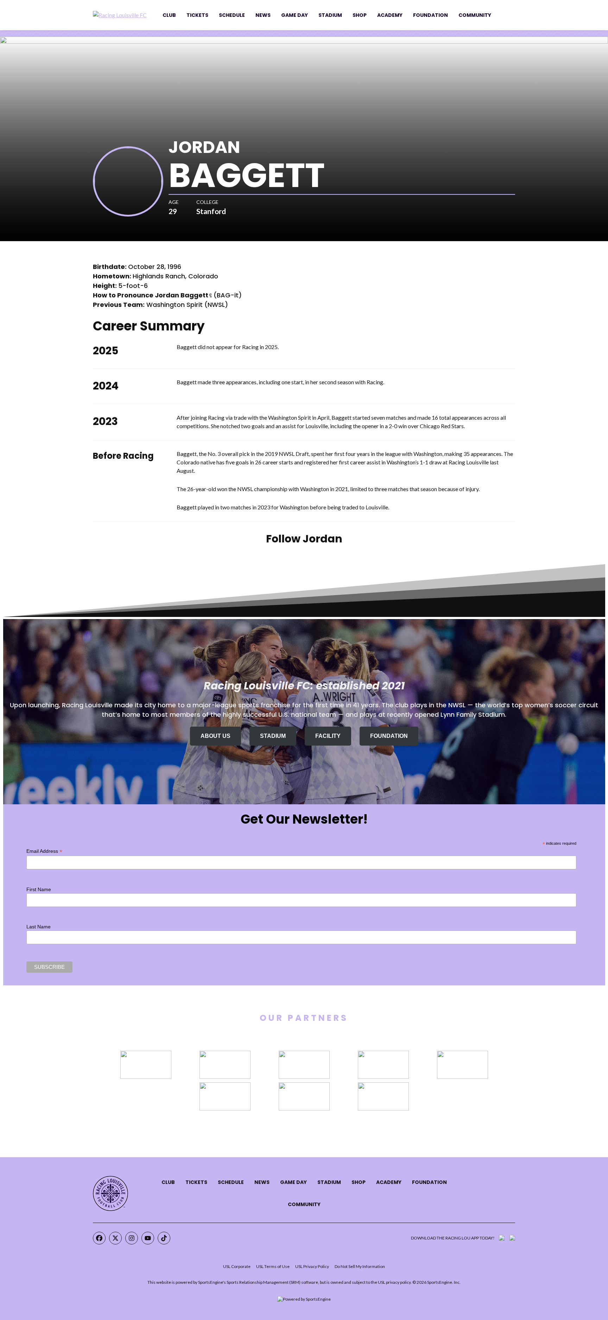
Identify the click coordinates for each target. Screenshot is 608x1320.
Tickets (197, 15)
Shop (360, 15)
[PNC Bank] (462, 1054)
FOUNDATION (389, 736)
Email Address (44, 851)
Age (174, 202)
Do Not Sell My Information (360, 1266)
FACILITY (328, 736)
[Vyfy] (383, 1086)
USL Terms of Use (273, 1266)
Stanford (211, 211)
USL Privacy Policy (312, 1266)
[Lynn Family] (383, 1054)
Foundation (430, 15)
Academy (390, 15)
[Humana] (225, 1054)
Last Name (38, 926)
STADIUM (273, 736)
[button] (210, 295)
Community (474, 15)
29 (173, 211)
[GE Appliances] (145, 1054)
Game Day (294, 15)
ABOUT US (215, 736)
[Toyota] (225, 1086)
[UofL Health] (304, 1086)
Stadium (330, 15)
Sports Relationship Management (258, 1282)
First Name (38, 889)
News (263, 15)
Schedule (232, 15)
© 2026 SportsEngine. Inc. (436, 1282)
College (207, 202)
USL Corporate (237, 1266)
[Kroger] (304, 1054)
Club (169, 15)
